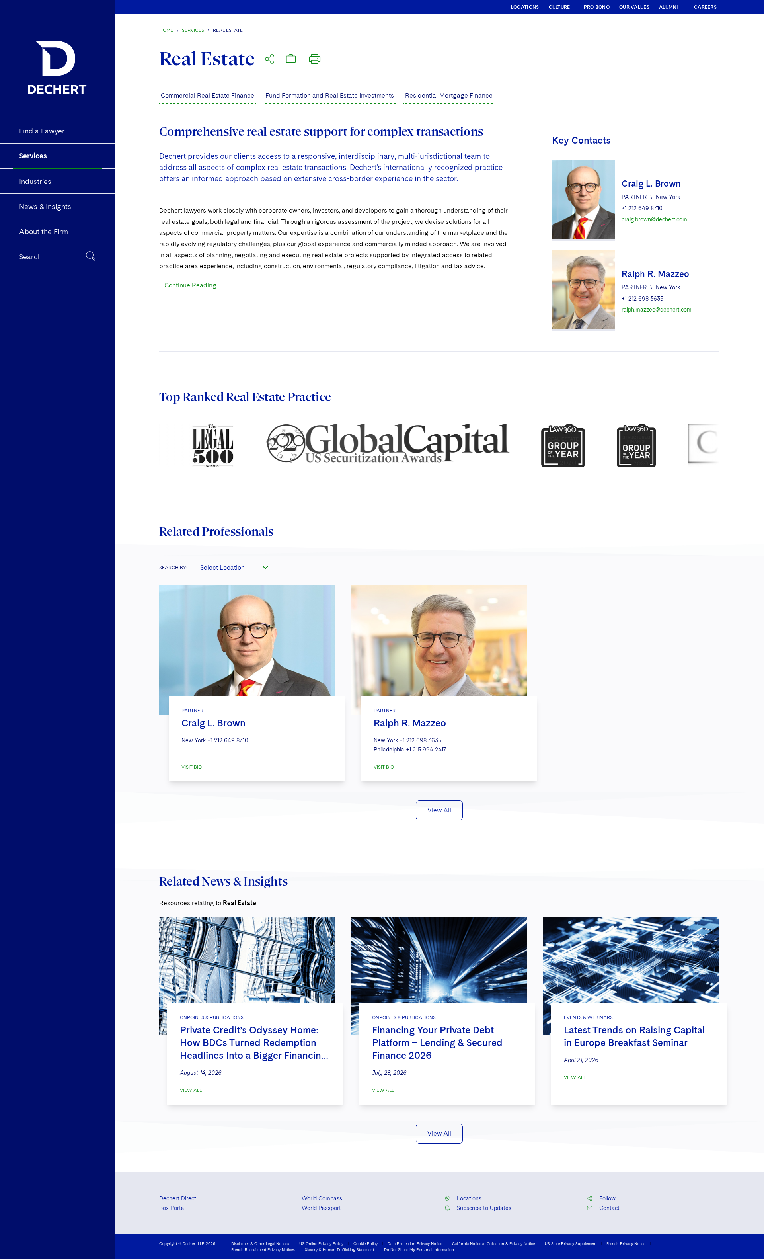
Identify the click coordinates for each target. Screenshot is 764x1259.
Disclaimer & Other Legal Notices (260, 1243)
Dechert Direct (177, 1198)
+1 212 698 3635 (642, 298)
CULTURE (559, 7)
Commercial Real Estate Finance (207, 95)
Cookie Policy (365, 1243)
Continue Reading (190, 285)
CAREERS (705, 7)
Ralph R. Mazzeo (655, 274)
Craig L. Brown (651, 183)
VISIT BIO (191, 767)
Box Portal (172, 1208)
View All (439, 810)
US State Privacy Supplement (570, 1243)
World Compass (322, 1198)
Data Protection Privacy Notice (415, 1243)
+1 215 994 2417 (426, 749)
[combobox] (233, 567)
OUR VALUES (634, 7)
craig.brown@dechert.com (654, 219)
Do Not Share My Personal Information (419, 1249)
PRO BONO (597, 7)
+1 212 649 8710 (642, 208)
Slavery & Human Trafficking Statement (339, 1249)
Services (193, 30)
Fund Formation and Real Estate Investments (329, 95)
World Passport (321, 1208)
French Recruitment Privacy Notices (263, 1249)
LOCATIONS (525, 7)
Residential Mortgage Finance (449, 95)
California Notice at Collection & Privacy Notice (493, 1243)
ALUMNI (668, 7)
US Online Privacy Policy (321, 1243)
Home (166, 30)
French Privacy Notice (625, 1243)
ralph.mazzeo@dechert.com (657, 309)
